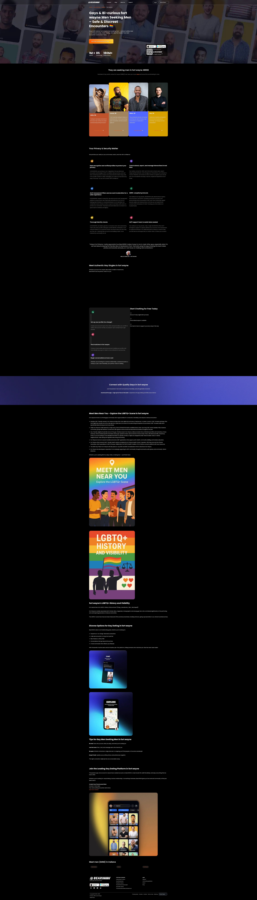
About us (123, 2)
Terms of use (150, 894)
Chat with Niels (138, 130)
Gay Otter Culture (120, 886)
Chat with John (98, 130)
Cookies (141, 894)
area (138, 74)
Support (131, 2)
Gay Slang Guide (119, 881)
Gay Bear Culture (120, 883)
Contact (109, 2)
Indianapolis (94, 866)
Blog (116, 2)
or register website (157, 54)
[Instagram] (91, 888)
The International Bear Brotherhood (124, 888)
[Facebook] (94, 888)
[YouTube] (97, 888)
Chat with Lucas (118, 130)
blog (144, 884)
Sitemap (156, 894)
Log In (155, 2)
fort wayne (145, 866)
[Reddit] (100, 888)
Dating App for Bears (120, 879)
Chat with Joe (157, 130)
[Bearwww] (94, 2)
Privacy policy (135, 894)
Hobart (119, 866)
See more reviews (94, 789)
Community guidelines (147, 881)
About (144, 883)
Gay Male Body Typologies (122, 884)
